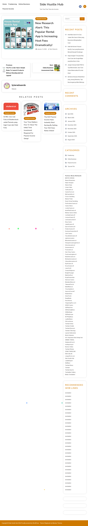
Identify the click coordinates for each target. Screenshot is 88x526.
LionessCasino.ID (70, 217)
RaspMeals (68, 298)
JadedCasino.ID (69, 224)
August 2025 (71, 139)
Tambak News (69, 365)
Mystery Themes (57, 523)
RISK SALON (68, 354)
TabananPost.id (69, 284)
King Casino (68, 222)
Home (5, 4)
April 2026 (70, 114)
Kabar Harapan (69, 182)
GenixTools (68, 296)
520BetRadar (68, 312)
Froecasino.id (69, 250)
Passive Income (8, 9)
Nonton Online (69, 347)
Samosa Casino (69, 280)
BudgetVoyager (69, 273)
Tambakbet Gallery (70, 372)
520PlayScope (69, 314)
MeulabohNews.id (70, 282)
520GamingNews (70, 310)
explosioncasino (69, 238)
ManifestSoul (69, 275)
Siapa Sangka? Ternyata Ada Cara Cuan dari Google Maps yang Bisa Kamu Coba (75, 58)
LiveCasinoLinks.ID (70, 219)
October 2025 (71, 132)
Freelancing (12, 4)
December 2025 (72, 125)
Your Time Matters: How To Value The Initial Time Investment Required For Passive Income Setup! (31, 130)
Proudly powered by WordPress (30, 523)
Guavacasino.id (69, 247)
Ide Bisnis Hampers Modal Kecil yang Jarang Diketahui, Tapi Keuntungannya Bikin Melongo (76, 79)
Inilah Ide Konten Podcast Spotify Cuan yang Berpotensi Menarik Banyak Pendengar (76, 49)
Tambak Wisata (69, 349)
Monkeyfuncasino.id (70, 259)
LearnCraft (68, 268)
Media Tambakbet (70, 374)
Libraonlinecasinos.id (71, 261)
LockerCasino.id (69, 208)
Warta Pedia (68, 185)
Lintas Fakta (68, 187)
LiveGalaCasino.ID (70, 215)
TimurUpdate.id (69, 289)
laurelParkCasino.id (70, 210)
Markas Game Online (71, 213)
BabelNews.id (69, 286)
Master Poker (69, 199)
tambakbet (68, 393)
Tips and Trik (71, 166)
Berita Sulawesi (69, 335)
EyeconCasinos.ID (70, 226)
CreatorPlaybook (70, 270)
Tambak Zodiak (69, 326)
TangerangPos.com (70, 303)
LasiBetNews (69, 319)
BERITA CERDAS (69, 178)
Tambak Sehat (69, 323)
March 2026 (71, 117)
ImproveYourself (70, 291)
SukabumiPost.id (70, 342)
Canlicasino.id (69, 189)
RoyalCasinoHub (69, 277)
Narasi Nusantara (70, 180)
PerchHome (68, 300)
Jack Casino (68, 233)
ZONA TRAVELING (70, 351)
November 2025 (72, 128)
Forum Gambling (69, 196)
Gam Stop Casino (70, 252)
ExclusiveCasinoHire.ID (71, 231)
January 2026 (71, 121)
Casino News (69, 206)
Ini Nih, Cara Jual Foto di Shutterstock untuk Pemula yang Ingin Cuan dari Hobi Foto (11, 122)
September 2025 (72, 136)
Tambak (67, 367)
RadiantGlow (68, 293)
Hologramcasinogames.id (72, 243)
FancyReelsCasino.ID (71, 236)
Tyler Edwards (53, 49)
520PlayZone (69, 307)
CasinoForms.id (69, 192)
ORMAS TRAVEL (69, 340)
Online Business (24, 4)
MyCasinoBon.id (69, 194)
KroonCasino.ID (69, 266)
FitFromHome (69, 321)
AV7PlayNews (69, 317)
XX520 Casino (69, 305)
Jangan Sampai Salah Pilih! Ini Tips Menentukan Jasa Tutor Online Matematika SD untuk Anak (76, 69)
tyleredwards (19, 85)
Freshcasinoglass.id (70, 254)
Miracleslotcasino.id (70, 240)
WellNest (67, 363)
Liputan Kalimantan (70, 333)
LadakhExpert (69, 360)
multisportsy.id (69, 344)
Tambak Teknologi (70, 330)
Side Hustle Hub (51, 4)
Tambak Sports (69, 370)
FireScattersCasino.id (71, 203)
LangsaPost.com (70, 356)
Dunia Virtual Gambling (71, 201)
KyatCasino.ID (69, 263)
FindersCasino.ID (70, 229)
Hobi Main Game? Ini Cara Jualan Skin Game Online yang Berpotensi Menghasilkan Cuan (76, 39)
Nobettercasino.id (70, 256)
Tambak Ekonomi (70, 328)
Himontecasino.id (70, 245)
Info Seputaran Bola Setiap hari (74, 337)
